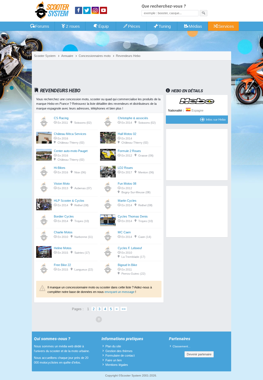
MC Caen (124, 232)
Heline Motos (63, 248)
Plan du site (113, 346)
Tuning (165, 26)
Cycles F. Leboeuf (130, 248)
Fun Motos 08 (127, 183)
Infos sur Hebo (216, 119)
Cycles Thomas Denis (133, 216)
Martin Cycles (127, 200)
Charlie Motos (63, 232)
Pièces (134, 26)
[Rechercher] (203, 13)
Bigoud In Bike (127, 265)
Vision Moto (62, 183)
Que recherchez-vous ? (164, 6)
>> (124, 309)
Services (226, 26)
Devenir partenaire (199, 354)
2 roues (73, 26)
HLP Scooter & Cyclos (69, 200)
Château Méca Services (70, 134)
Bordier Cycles (64, 216)
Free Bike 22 (62, 265)
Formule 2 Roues (129, 151)
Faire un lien (113, 360)
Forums (42, 26)
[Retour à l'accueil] (53, 11)
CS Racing (61, 118)
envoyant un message (119, 292)
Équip (103, 26)
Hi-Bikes (59, 167)
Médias (195, 26)
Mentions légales (116, 364)
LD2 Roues (125, 167)
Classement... (181, 346)
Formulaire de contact (120, 355)
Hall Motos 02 (127, 134)
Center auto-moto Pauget (71, 151)
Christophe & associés (133, 118)
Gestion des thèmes (119, 351)
